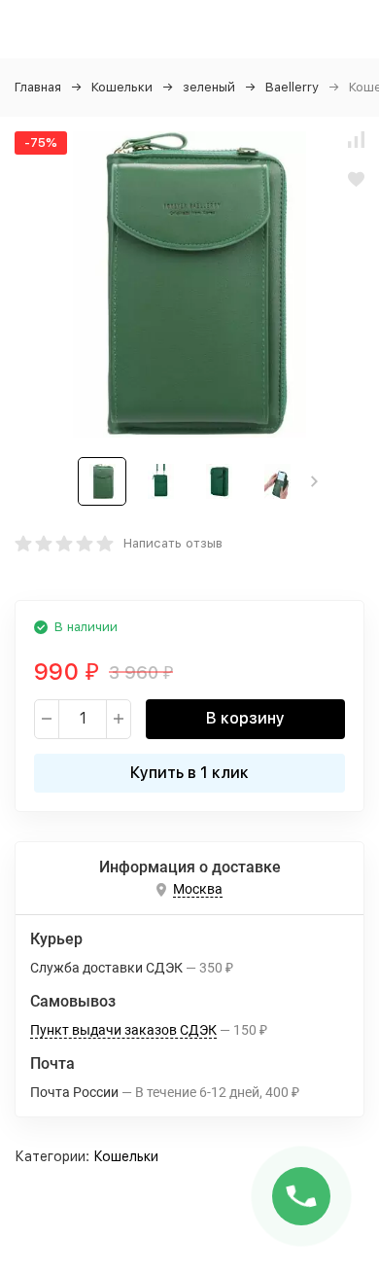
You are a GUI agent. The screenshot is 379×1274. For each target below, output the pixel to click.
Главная (38, 87)
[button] (314, 481)
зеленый (209, 87)
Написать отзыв (173, 543)
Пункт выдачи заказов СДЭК (123, 1030)
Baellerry (292, 87)
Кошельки (122, 87)
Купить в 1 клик (189, 772)
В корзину (245, 718)
